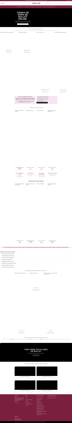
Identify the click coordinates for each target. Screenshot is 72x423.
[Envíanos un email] (18, 403)
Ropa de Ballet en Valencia (40, 408)
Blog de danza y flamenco (42, 0)
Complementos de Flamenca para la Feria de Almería (41, 414)
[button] (69, 0)
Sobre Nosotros (36, 0)
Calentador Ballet (39, 399)
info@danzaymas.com (19, 419)
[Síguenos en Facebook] (16, 403)
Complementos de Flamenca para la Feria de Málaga (41, 412)
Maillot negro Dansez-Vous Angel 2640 (52, 167)
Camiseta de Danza (39, 402)
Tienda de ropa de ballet (29, 0)
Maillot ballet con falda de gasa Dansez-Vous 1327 (52, 241)
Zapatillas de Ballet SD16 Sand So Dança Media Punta (20, 167)
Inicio (25, 0)
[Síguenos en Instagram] (15, 403)
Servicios (33, 0)
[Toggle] (0, 254)
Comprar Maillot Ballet (39, 398)
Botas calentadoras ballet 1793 (41, 240)
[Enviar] (70, 3)
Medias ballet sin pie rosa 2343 (30, 167)
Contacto (46, 0)
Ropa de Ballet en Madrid (40, 405)
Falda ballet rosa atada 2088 (41, 167)
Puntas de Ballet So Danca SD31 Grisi (20, 241)
